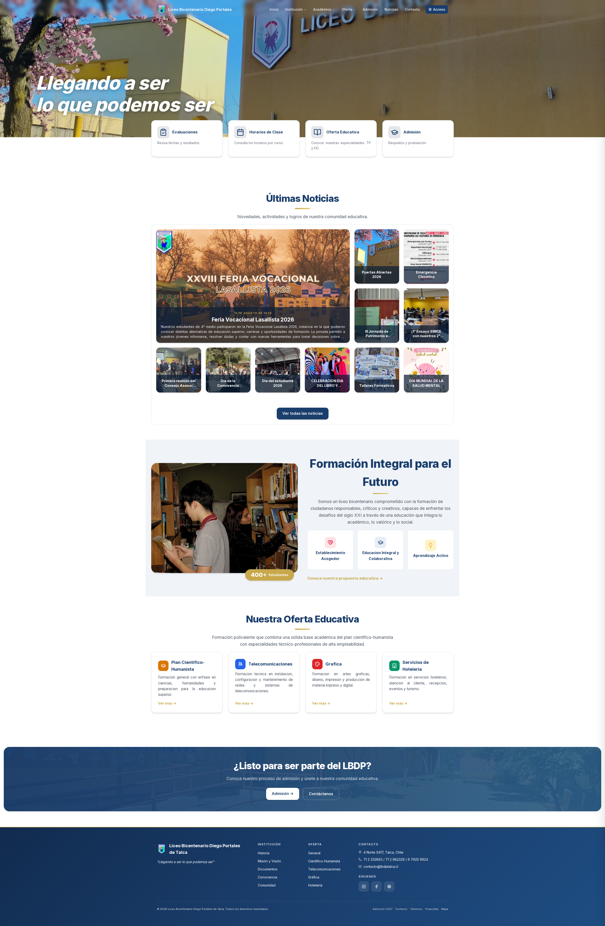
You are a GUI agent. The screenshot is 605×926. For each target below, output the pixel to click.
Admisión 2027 (382, 909)
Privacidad (431, 909)
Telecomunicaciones (324, 869)
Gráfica (313, 877)
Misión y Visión (269, 861)
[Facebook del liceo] (376, 886)
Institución (294, 9)
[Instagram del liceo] (364, 886)
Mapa (444, 909)
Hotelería (315, 885)
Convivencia (267, 877)
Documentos (267, 869)
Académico (322, 9)
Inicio (274, 9)
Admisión (370, 9)
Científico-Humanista (324, 861)
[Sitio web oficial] (389, 886)
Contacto (412, 9)
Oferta (347, 9)
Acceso (439, 9)
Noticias (391, 9)
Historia (263, 853)
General (314, 853)
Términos (416, 909)
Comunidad (267, 885)
